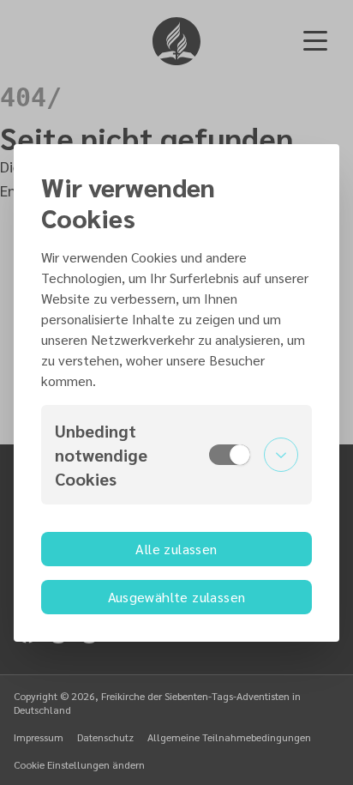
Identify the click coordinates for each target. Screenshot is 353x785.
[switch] (229, 454)
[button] (176, 454)
